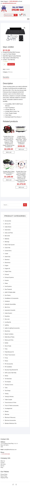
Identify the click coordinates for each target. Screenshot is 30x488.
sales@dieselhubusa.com (9, 3)
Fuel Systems (8, 286)
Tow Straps (7, 390)
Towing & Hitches (9, 396)
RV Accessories (9, 364)
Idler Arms (7, 307)
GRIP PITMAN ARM (10, 292)
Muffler (6, 343)
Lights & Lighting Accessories (12, 328)
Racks (6, 361)
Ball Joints (7, 235)
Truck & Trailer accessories (12, 405)
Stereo (6, 375)
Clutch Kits (7, 247)
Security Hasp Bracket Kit (11, 369)
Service (2, 465)
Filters (6, 283)
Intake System (8, 313)
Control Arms (8, 250)
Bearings (7, 241)
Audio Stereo (8, 227)
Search (16, 15)
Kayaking (7, 316)
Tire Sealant (8, 381)
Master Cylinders (9, 334)
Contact (2, 462)
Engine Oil (7, 268)
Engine (6, 265)
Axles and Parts (9, 232)
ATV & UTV (8, 224)
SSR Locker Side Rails (10, 372)
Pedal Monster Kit (9, 352)
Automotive (7, 229)
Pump (6, 358)
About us (3, 461)
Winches (10, 72)
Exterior (7, 280)
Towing (6, 393)
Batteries (7, 238)
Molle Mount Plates (9, 337)
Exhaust (7, 274)
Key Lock (7, 319)
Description (6, 77)
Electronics (7, 262)
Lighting (7, 325)
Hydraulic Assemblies (10, 304)
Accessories (8, 221)
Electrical (7, 259)
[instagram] (16, 485)
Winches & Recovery (10, 417)
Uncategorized (8, 408)
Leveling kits (8, 322)
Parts (6, 349)
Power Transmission (10, 355)
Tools (6, 387)
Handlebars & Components (11, 298)
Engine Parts (8, 271)
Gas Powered (8, 289)
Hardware (7, 301)
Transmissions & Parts (10, 402)
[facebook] (13, 485)
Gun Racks (8, 295)
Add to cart (11, 64)
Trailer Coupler (8, 399)
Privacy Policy (4, 474)
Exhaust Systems (9, 277)
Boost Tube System (10, 244)
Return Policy (4, 476)
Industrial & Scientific (10, 310)
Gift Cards (3, 464)
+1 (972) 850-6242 (13, 1)
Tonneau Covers (9, 384)
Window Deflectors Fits (10, 423)
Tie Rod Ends (8, 378)
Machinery (7, 331)
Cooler (6, 253)
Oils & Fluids (8, 346)
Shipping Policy (4, 477)
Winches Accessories (10, 420)
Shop (2, 467)
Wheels (7, 411)
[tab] (6, 77)
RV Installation (8, 366)
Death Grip (7, 256)
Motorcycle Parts (9, 340)
